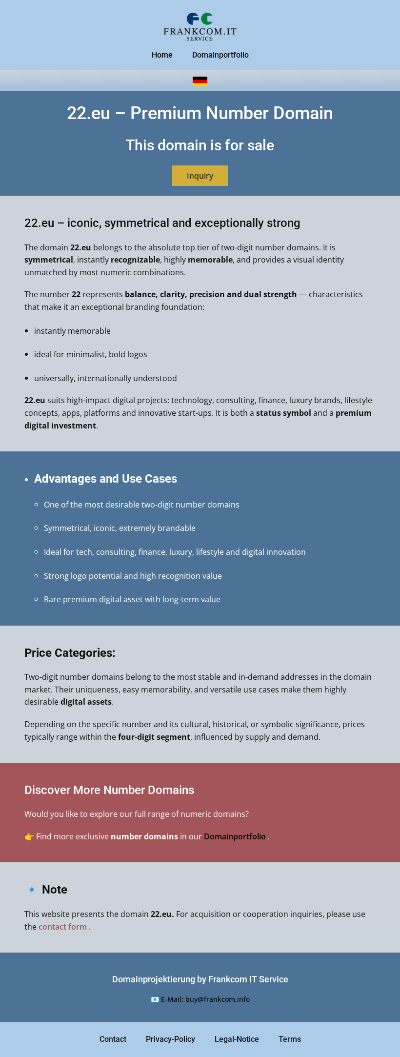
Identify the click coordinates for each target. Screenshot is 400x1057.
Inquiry (200, 175)
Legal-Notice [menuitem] (237, 1039)
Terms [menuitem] (290, 1039)
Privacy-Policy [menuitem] (170, 1039)
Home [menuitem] (162, 55)
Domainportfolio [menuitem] (220, 55)
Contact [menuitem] (113, 1039)
